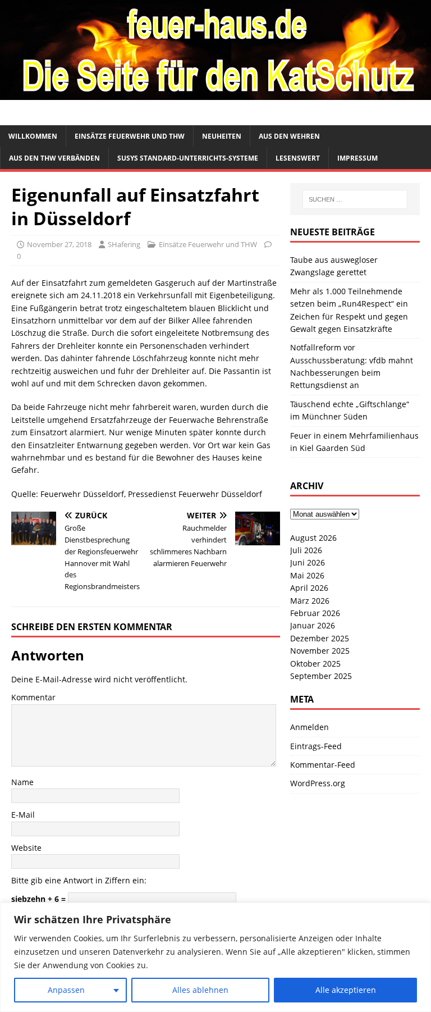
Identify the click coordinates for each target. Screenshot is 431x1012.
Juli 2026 (306, 550)
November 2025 (320, 650)
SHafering (124, 244)
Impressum (357, 158)
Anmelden (309, 727)
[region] (215, 957)
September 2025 (321, 676)
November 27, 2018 (59, 244)
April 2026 (309, 587)
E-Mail (23, 814)
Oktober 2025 (315, 663)
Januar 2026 (312, 625)
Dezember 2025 (319, 638)
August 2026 (313, 537)
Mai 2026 (307, 575)
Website (26, 847)
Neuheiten (221, 136)
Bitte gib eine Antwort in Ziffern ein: (78, 880)
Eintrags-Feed (316, 746)
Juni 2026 (307, 562)
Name (22, 782)
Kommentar (33, 697)
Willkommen (32, 136)
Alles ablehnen (200, 989)
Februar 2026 (315, 613)
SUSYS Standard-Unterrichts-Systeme (187, 158)
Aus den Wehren (289, 136)
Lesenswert (298, 158)
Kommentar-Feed (322, 764)
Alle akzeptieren (345, 989)
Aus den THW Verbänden (54, 158)
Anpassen (66, 989)
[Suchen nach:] (355, 199)
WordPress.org (317, 783)
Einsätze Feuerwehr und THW (130, 136)
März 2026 (309, 600)
